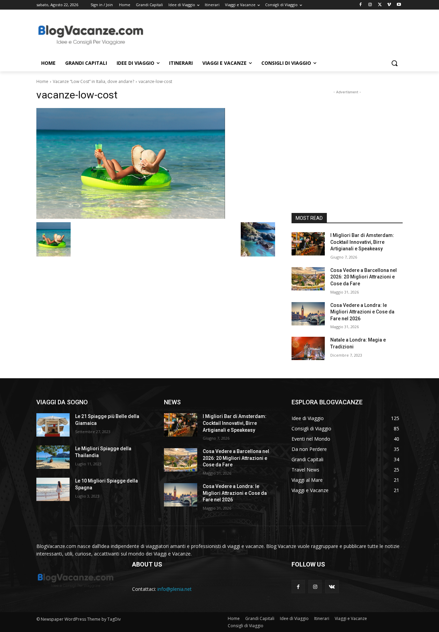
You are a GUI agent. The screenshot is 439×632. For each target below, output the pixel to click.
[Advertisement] (271, 34)
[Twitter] (380, 5)
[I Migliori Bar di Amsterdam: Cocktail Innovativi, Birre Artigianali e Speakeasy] (308, 243)
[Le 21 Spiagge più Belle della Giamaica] (53, 425)
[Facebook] (361, 5)
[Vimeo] (389, 5)
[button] (394, 63)
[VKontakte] (332, 586)
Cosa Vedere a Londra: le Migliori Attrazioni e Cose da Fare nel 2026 (362, 311)
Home (42, 81)
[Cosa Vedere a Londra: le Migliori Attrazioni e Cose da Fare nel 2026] (308, 313)
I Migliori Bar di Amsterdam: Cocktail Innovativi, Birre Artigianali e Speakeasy (362, 241)
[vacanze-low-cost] (155, 163)
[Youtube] (399, 5)
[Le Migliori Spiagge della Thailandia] (53, 457)
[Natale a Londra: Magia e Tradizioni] (308, 348)
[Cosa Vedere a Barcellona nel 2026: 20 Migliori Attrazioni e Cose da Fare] (308, 278)
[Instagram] (370, 5)
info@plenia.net (174, 589)
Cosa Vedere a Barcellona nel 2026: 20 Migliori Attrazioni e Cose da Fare (363, 276)
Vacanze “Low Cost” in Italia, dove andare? (93, 81)
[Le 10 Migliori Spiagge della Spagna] (53, 489)
